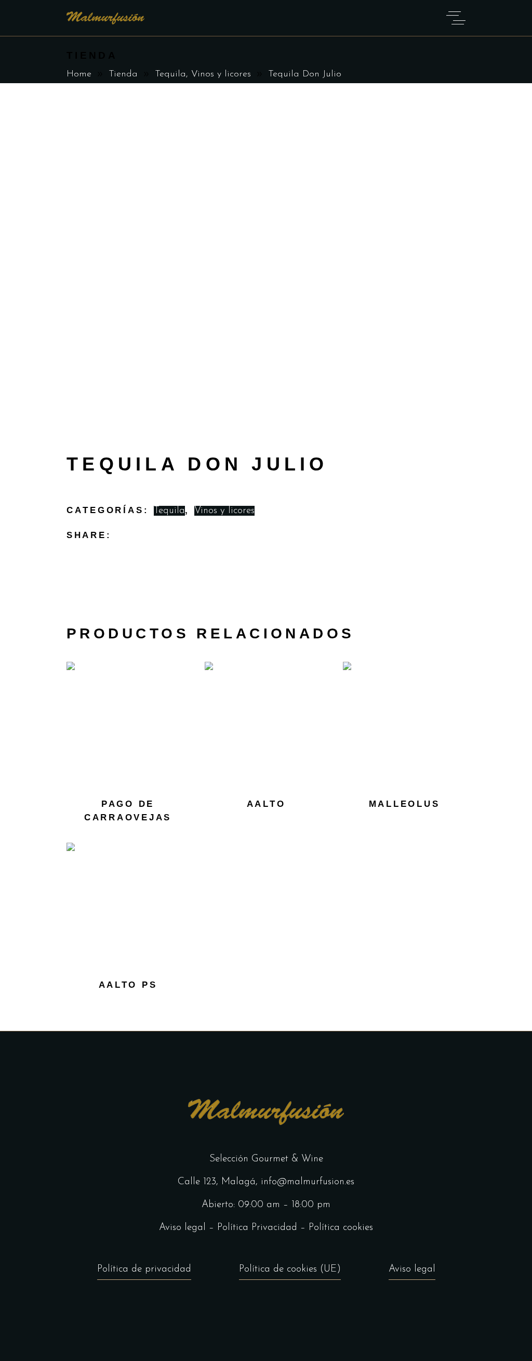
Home (78, 74)
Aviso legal (182, 1228)
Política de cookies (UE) (290, 1269)
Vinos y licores (221, 74)
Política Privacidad (257, 1228)
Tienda (123, 74)
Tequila (170, 74)
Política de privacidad (144, 1269)
